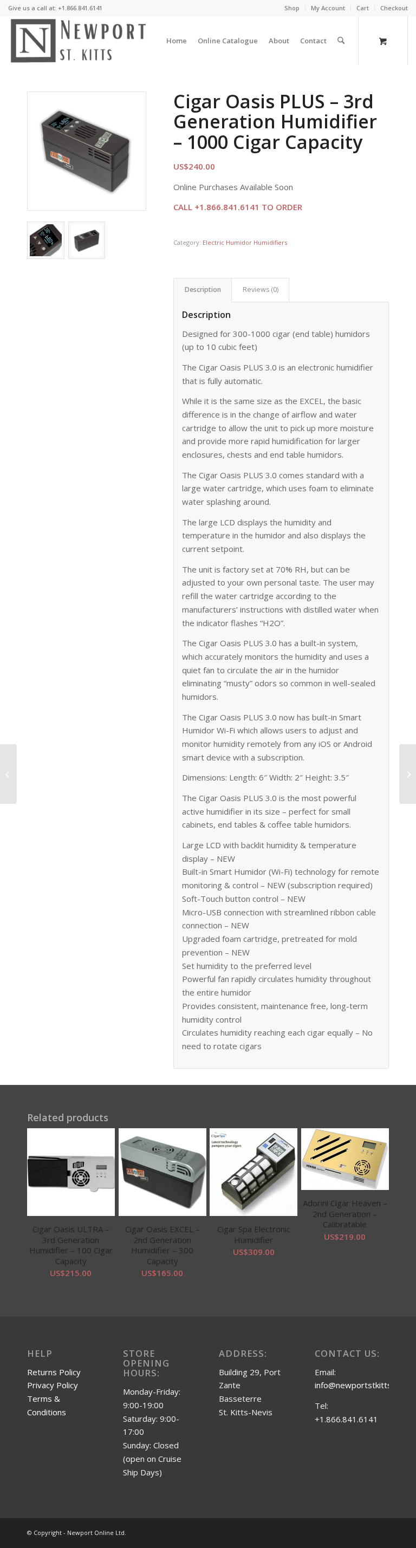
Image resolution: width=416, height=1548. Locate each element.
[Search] (341, 40)
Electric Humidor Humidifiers (245, 242)
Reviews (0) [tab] (260, 289)
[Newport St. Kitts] (78, 40)
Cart (362, 8)
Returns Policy (54, 1372)
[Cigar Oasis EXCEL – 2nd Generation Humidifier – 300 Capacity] (8, 774)
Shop (292, 8)
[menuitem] (292, 8)
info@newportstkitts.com (362, 1385)
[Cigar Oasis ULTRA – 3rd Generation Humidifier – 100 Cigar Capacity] (407, 774)
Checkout (394, 8)
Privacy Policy (52, 1385)
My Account (328, 8)
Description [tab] (203, 289)
